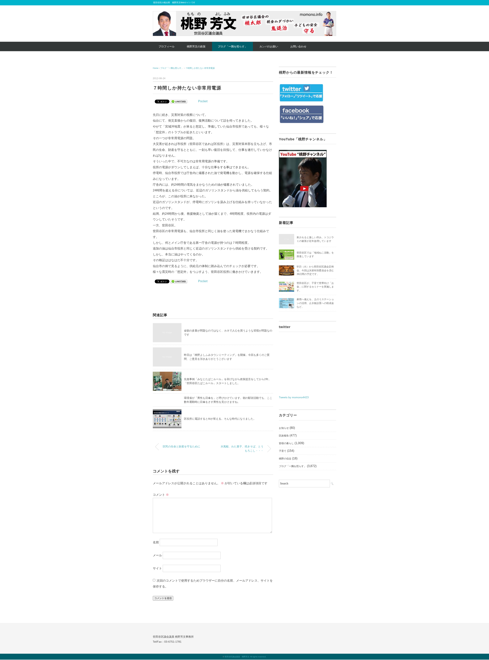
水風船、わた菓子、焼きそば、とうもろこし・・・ (242, 448)
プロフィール (167, 46)
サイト (157, 568)
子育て (282, 450)
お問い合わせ (298, 46)
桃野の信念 (285, 458)
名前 (156, 542)
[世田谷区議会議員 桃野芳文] (244, 13)
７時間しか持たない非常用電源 (200, 68)
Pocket (202, 101)
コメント (161, 494)
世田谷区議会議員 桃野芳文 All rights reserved (245, 657)
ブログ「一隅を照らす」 (232, 46)
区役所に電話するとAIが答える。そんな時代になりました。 (220, 418)
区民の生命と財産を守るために (181, 446)
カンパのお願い (268, 46)
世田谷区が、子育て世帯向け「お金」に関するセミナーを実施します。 (315, 287)
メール (157, 555)
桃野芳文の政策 (196, 46)
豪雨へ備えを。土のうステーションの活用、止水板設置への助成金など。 (315, 303)
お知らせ (284, 428)
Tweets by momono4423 (294, 397)
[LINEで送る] (178, 101)
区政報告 (284, 435)
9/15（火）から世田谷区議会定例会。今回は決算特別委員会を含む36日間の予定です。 (315, 270)
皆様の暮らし (286, 443)
